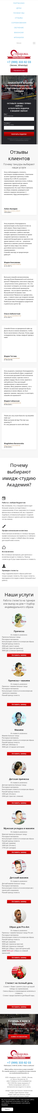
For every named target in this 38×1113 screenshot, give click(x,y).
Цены (18, 8)
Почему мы (18, 13)
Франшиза (19, 37)
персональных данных (22, 140)
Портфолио (18, 3)
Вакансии (19, 33)
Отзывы (19, 18)
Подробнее (4, 1104)
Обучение (19, 28)
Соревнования (18, 23)
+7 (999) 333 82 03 (19, 62)
